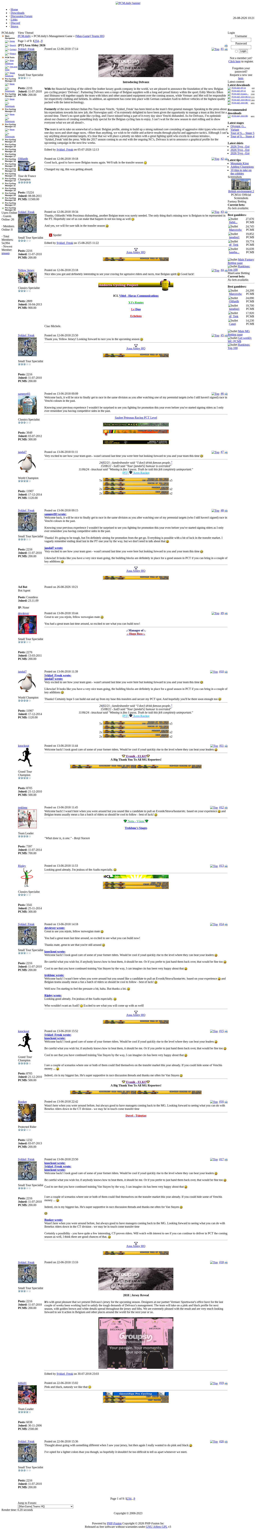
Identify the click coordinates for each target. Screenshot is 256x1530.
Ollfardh (23, 158)
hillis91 (22, 1383)
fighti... (233, 222)
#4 (222, 270)
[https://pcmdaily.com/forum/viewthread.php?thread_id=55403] (136, 484)
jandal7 (22, 452)
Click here (234, 61)
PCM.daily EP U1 (239, 91)
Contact (13, 49)
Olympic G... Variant (238, 128)
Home (12, 41)
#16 (221, 1101)
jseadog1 (234, 237)
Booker (22, 1101)
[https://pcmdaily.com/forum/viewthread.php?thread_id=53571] (136, 285)
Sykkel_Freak (26, 49)
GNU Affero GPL (156, 1526)
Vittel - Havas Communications (139, 295)
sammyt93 (24, 393)
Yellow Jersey (26, 270)
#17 (221, 1159)
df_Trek (233, 244)
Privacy (13, 53)
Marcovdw (235, 229)
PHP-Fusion (114, 1523)
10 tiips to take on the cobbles (241, 172)
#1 (222, 48)
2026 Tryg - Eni (240, 146)
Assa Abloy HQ (135, 252)
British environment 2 (241, 191)
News (12, 84)
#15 (221, 1031)
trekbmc (23, 807)
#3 (222, 211)
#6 (222, 393)
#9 (222, 613)
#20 (221, 1441)
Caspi (232, 323)
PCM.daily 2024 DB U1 (241, 100)
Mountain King (240, 163)
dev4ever (23, 613)
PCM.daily (24, 36)
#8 (222, 510)
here (240, 78)
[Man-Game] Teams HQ (89, 36)
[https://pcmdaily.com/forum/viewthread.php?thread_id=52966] (136, 884)
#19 (221, 1383)
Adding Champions (242, 166)
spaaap (5, 253)
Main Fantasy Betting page (241, 261)
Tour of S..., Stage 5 (242, 133)
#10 (221, 671)
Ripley (22, 865)
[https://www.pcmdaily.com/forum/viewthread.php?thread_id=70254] (136, 1394)
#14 (221, 924)
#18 (221, 1262)
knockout (23, 745)
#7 (222, 452)
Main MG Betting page (239, 333)
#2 (222, 158)
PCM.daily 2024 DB (240, 103)
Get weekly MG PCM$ (240, 339)
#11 (221, 745)
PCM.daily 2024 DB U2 (241, 97)
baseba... (234, 252)
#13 (221, 865)
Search (13, 45)
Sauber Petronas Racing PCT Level (136, 417)
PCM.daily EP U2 (239, 88)
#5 (222, 335)
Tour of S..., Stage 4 (242, 136)
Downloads (10, 91)
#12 (221, 807)
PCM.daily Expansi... (240, 94)
